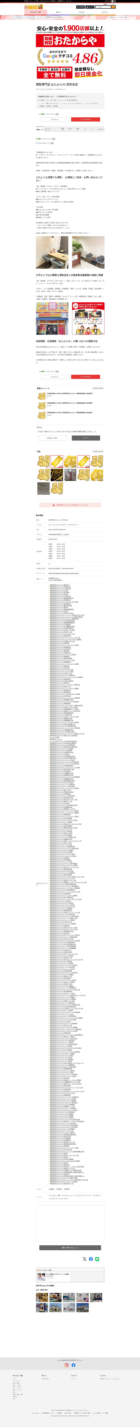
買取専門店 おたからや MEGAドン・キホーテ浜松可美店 (67, 1166)
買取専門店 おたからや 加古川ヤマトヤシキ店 (63, 799)
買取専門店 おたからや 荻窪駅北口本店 (61, 931)
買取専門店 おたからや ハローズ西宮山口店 (63, 837)
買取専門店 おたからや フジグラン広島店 (62, 905)
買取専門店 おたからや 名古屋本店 (60, 893)
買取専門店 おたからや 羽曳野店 (59, 1146)
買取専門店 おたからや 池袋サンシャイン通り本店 (65, 711)
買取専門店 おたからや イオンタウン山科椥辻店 (64, 1097)
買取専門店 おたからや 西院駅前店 (60, 703)
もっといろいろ (90, 103)
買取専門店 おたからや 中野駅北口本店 (61, 752)
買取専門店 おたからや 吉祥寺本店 (60, 696)
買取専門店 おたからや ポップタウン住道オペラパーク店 (67, 877)
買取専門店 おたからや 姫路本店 (59, 683)
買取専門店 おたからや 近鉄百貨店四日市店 (63, 1134)
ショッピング (40, 17)
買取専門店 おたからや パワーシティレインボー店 (65, 637)
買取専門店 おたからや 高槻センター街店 (62, 1001)
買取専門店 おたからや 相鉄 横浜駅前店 (62, 609)
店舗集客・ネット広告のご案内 (118, 17)
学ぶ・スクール (17, 1387)
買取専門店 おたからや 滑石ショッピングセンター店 (65, 841)
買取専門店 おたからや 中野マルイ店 (61, 673)
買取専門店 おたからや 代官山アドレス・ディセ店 (65, 912)
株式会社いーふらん (56, 739)
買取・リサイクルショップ (49, 103)
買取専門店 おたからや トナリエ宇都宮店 (62, 784)
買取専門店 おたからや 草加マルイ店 (61, 957)
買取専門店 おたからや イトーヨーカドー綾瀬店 (64, 688)
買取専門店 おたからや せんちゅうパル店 (62, 1093)
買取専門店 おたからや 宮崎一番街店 (61, 875)
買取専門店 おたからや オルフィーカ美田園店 (63, 1023)
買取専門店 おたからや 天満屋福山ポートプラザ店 (65, 1082)
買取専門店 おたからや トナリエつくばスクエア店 (65, 892)
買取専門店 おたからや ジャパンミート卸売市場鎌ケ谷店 (67, 1151)
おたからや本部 (54, 737)
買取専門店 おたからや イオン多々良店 (61, 871)
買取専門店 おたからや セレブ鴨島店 (61, 961)
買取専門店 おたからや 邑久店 (59, 1163)
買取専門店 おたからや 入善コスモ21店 (62, 939)
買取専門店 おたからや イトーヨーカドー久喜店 (64, 645)
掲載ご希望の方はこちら (70, 1248)
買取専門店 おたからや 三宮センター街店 (62, 630)
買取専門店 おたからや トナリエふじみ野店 (63, 980)
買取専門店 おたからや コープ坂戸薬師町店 (63, 946)
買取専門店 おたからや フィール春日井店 (62, 795)
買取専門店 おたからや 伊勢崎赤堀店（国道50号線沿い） (67, 1172)
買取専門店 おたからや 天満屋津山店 (61, 807)
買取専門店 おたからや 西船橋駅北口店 (61, 720)
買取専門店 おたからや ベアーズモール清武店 (63, 965)
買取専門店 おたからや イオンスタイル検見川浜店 (65, 1119)
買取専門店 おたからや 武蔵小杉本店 (61, 952)
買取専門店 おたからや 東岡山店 (59, 1164)
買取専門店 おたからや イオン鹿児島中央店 (63, 726)
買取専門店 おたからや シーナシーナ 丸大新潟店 (64, 763)
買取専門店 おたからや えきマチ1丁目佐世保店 (64, 1125)
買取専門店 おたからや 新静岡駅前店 (61, 1068)
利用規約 (59, 1413)
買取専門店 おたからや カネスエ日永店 (61, 782)
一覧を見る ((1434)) (98, 451)
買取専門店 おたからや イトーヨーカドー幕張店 (64, 722)
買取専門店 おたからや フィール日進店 (61, 1042)
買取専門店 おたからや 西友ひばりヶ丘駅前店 (63, 735)
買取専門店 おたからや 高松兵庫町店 (61, 826)
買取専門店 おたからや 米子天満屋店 (61, 818)
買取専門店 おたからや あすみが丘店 (61, 1149)
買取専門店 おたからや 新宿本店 (59, 651)
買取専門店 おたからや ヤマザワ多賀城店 (62, 1104)
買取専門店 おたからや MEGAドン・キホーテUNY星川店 (67, 1121)
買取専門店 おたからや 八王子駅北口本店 (62, 731)
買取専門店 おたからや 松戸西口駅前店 (61, 628)
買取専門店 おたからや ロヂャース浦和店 (62, 1053)
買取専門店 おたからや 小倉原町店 (60, 794)
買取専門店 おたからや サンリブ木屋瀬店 (62, 1129)
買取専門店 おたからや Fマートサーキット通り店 (65, 935)
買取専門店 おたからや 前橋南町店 (60, 662)
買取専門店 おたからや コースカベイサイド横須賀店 (65, 1029)
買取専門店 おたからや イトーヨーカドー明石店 (64, 788)
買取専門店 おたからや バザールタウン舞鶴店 (63, 1027)
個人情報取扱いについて (48, 1413)
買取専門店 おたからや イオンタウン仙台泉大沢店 (65, 1004)
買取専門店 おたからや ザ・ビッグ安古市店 (63, 1123)
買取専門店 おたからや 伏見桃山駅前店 (61, 765)
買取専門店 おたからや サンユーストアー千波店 (64, 1148)
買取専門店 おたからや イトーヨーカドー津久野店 (65, 728)
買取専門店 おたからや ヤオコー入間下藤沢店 (63, 863)
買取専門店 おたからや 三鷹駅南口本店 (61, 773)
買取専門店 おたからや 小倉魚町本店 (61, 715)
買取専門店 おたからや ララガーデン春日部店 (63, 1102)
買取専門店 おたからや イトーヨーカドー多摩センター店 (67, 733)
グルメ (15, 1379)
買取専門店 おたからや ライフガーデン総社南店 (64, 701)
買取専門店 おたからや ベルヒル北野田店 (62, 873)
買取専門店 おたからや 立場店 (59, 594)
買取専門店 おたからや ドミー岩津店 (61, 1046)
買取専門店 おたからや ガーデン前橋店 (61, 963)
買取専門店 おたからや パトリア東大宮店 (62, 786)
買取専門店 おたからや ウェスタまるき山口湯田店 (65, 1161)
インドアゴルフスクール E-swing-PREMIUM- (63, 741)
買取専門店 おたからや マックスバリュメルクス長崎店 (66, 677)
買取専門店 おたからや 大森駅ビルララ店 (62, 641)
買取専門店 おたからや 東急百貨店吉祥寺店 (63, 1144)
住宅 (14, 1392)
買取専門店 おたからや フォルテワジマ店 (62, 878)
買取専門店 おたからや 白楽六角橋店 (61, 971)
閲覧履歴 (81, 7)
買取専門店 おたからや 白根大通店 (60, 1089)
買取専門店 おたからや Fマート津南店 (61, 1010)
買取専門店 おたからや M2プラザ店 (60, 843)
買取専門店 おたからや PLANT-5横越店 (62, 1159)
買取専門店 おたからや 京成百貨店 (60, 1138)
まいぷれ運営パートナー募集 (100, 1413)
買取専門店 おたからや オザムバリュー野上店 (63, 1110)
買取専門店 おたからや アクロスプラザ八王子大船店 (65, 1048)
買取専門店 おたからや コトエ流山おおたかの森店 (65, 694)
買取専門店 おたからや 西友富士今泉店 (61, 792)
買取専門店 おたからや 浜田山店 (59, 643)
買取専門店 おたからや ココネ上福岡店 (61, 1114)
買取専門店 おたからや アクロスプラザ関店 (63, 1020)
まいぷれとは (35, 1413)
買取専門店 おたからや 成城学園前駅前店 (62, 622)
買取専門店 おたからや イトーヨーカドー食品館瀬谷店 (66, 1035)
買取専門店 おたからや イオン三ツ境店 (61, 671)
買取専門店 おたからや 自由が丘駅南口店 (62, 724)
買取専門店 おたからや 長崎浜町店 (60, 1095)
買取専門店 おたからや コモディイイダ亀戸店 (63, 972)
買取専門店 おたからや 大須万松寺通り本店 (63, 758)
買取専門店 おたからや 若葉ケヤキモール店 (63, 880)
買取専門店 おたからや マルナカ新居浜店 (62, 745)
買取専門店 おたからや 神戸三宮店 (60, 1136)
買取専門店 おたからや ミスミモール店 (61, 1014)
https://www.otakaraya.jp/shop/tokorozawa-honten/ (63, 573)
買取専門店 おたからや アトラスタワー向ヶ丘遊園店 (65, 639)
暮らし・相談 (16, 1385)
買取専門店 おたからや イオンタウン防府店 (63, 924)
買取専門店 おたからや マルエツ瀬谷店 (61, 748)
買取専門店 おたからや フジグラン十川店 (62, 660)
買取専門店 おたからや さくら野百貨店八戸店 (63, 805)
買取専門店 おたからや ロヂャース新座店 (62, 1070)
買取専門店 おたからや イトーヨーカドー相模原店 (65, 888)
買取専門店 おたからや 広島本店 (59, 925)
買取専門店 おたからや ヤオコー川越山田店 (63, 1067)
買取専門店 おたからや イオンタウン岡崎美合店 (64, 619)
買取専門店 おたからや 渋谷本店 (59, 668)
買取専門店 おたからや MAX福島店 (60, 859)
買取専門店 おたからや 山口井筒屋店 (61, 835)
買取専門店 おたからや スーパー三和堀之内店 (63, 937)
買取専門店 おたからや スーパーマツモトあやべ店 (65, 989)
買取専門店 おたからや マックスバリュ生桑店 (63, 865)
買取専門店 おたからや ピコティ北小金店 (62, 760)
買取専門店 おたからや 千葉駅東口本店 (61, 730)
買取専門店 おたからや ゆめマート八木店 (62, 993)
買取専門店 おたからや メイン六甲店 (61, 861)
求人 (14, 1399)
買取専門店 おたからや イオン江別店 (61, 1061)
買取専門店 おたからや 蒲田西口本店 (61, 718)
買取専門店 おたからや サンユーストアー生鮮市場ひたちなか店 (69, 1180)
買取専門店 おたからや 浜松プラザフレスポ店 (63, 927)
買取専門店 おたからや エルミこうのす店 (62, 969)
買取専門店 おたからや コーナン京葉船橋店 (63, 948)
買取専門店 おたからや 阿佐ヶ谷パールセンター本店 (65, 824)
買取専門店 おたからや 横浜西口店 (60, 690)
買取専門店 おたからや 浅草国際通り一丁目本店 (64, 709)
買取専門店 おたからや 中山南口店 (60, 596)
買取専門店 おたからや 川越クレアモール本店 (63, 707)
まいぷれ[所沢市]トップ (19, 17)
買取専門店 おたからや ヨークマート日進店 (63, 1099)
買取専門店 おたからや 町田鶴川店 (60, 692)
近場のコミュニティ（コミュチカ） (110, 1379)
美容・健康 (16, 1383)
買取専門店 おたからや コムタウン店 (61, 829)
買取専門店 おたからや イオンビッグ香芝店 (63, 654)
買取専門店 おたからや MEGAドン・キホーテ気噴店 (65, 1080)
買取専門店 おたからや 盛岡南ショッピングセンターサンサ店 (68, 882)
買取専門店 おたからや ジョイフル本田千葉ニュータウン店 (67, 995)
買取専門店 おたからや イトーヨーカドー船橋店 (64, 812)
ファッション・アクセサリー (71, 103)
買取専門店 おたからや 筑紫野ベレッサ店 (62, 1106)
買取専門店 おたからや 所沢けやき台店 (61, 613)
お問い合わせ (68, 1413)
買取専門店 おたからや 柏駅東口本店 (61, 839)
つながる (104, 12)
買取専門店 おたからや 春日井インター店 (62, 1168)
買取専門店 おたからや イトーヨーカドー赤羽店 (64, 816)
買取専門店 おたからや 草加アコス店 (61, 632)
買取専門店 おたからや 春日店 (59, 1153)
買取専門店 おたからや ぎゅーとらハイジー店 (63, 954)
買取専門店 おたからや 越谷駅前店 (60, 647)
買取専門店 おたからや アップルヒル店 (61, 1131)
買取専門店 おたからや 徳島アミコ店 (61, 801)
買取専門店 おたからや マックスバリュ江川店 (63, 1031)
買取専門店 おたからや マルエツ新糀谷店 (62, 675)
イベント (73, 1379)
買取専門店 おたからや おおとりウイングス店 (63, 929)
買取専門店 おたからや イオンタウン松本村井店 (64, 762)
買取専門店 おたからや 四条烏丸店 (60, 679)
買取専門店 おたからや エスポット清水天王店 (63, 1038)
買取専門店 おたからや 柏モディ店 (60, 686)
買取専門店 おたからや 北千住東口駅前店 (62, 620)
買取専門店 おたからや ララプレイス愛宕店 (63, 999)
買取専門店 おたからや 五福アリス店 (61, 984)
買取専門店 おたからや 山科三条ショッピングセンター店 (67, 1091)
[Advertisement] (70, 1336)
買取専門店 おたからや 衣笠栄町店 (60, 604)
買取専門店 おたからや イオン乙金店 (61, 1057)
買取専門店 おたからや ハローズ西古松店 (62, 1040)
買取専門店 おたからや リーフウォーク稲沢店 (63, 1181)
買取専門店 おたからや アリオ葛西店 (61, 909)
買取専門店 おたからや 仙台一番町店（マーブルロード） (67, 1063)
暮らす (58, 12)
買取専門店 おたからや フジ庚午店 (60, 901)
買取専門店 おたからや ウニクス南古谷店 (62, 914)
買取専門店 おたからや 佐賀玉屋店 (60, 978)
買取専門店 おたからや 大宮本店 (59, 754)
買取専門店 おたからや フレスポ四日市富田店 (63, 1044)
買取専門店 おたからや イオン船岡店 (61, 750)
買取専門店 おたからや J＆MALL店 (60, 950)
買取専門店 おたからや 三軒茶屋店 (60, 624)
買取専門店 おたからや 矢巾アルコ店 (61, 1025)
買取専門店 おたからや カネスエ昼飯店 (61, 850)
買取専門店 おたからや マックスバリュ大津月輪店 (65, 1052)
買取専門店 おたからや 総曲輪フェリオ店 (62, 809)
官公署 (15, 1396)
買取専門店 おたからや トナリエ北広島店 (62, 967)
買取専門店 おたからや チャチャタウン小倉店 (63, 820)
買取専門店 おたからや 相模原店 (59, 656)
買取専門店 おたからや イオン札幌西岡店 (62, 1065)
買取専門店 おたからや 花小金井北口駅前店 (63, 743)
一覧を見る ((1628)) (98, 388)
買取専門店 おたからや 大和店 (59, 590)
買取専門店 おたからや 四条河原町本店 (61, 713)
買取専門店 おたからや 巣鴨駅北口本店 (61, 699)
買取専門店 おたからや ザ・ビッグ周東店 (62, 997)
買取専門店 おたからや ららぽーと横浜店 (62, 1132)
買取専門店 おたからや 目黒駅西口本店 (61, 779)
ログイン (91, 7)
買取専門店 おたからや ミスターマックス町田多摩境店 (66, 617)
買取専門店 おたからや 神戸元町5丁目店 (62, 769)
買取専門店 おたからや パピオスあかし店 (62, 907)
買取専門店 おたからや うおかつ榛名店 (61, 986)
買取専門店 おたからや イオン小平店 (61, 844)
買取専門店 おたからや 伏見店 (59, 1157)
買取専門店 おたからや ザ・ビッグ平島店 (62, 920)
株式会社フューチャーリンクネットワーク (77, 1410)
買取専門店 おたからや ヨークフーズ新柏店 (63, 1100)
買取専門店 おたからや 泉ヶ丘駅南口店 (61, 897)
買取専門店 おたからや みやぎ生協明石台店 (63, 1006)
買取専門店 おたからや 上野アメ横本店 (61, 681)
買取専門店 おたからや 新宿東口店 (60, 652)
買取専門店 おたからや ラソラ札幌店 (61, 822)
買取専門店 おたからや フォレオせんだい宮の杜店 (65, 940)
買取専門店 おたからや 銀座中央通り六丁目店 (63, 827)
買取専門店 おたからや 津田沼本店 (60, 1033)
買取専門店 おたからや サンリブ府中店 (61, 956)
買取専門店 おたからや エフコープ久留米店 (63, 1108)
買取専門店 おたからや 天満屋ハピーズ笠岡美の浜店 (65, 1170)
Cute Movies (45, 1379)
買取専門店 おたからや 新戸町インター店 (62, 1142)
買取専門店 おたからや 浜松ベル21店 (61, 833)
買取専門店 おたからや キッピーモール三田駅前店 (65, 777)
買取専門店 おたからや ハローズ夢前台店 (62, 1003)
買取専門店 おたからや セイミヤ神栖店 (61, 974)
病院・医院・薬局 (18, 1394)
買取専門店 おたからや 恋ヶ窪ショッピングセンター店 (66, 959)
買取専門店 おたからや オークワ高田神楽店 (63, 1016)
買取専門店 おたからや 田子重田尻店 (61, 991)
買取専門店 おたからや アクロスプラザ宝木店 (63, 1127)
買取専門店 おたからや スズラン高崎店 (61, 1117)
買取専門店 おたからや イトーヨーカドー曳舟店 (64, 811)
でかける (81, 12)
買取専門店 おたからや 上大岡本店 (60, 588)
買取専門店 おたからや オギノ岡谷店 (61, 1050)
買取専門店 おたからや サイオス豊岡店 (61, 1116)
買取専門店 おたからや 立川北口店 (60, 649)
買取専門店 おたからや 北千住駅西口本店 (62, 756)
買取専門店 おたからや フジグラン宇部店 (62, 854)
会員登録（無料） (52, 438)
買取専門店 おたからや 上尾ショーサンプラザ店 (64, 716)
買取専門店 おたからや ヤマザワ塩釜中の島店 (63, 1178)
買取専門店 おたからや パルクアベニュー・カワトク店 (66, 1087)
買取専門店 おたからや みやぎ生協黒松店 (62, 890)
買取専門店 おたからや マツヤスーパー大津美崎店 (65, 1012)
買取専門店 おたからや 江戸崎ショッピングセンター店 (66, 1008)
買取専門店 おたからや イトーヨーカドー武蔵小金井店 (66, 705)
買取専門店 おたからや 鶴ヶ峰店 (59, 592)
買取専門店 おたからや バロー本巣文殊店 (62, 1112)
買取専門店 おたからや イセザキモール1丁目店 (64, 602)
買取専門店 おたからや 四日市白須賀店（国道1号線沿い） (67, 1176)
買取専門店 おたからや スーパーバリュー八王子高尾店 (66, 1018)
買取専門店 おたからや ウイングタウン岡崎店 (63, 895)
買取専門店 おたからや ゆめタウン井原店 (62, 982)
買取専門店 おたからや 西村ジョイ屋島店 (62, 1036)
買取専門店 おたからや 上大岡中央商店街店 (63, 884)
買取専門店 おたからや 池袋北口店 (60, 587)
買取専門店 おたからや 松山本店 (59, 933)
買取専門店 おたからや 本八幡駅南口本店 (62, 626)
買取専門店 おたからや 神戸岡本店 (60, 771)
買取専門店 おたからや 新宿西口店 (60, 600)
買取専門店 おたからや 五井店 (59, 611)
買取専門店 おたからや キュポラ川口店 (61, 669)
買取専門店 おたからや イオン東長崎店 (61, 1059)
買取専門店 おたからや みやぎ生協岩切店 (62, 942)
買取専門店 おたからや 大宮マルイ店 (61, 922)
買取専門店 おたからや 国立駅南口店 (61, 910)
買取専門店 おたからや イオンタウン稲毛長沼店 (64, 848)
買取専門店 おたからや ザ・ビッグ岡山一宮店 (63, 918)
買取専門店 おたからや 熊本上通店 (60, 1085)
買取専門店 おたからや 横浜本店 (59, 585)
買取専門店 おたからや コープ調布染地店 (62, 846)
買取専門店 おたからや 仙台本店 (59, 803)
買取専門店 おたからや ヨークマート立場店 (63, 1076)
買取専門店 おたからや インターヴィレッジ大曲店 (65, 767)
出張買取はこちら (53, 578)
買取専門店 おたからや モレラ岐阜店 (61, 831)
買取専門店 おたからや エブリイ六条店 (61, 1055)
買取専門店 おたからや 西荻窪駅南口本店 (62, 780)
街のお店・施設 (35, 12)
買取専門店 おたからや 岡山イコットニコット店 (64, 867)
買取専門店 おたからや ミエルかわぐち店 (62, 634)
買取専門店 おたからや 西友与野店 (60, 636)
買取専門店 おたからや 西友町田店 (60, 814)
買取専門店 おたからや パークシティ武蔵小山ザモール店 (67, 615)
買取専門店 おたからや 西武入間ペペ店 (61, 1183)
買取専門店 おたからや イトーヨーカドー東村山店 (65, 684)
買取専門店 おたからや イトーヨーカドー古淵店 (64, 664)
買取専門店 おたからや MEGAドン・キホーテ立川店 (65, 1084)
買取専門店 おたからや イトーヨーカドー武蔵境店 (65, 698)
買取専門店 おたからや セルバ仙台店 (61, 852)
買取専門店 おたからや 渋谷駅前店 (60, 1140)
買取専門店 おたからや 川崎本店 (59, 858)
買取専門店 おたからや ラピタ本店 (60, 1021)
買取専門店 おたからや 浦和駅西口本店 (61, 775)
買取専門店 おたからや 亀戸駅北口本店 (61, 797)
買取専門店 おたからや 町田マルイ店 (61, 976)
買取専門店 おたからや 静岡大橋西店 (61, 658)
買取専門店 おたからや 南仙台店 (59, 1174)
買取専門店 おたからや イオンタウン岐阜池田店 (64, 886)
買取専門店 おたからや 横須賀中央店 (61, 605)
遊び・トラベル (17, 1390)
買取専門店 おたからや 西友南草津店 (61, 869)
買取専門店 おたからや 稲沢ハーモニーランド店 (64, 1155)
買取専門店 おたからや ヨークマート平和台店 (63, 1074)
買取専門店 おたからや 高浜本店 (59, 1078)
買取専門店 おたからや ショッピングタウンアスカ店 (65, 899)
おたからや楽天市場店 (55, 580)
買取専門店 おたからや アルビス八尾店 (61, 1072)
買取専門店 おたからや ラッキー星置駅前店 (63, 988)
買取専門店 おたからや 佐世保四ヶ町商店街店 (63, 747)
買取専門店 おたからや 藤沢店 (59, 607)
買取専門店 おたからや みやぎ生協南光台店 (63, 944)
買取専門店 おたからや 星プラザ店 (60, 790)
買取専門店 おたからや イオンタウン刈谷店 (63, 856)
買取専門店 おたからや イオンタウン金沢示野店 (64, 916)
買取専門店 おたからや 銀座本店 (59, 666)
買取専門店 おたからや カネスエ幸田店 (61, 903)
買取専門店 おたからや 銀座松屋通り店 (61, 598)
